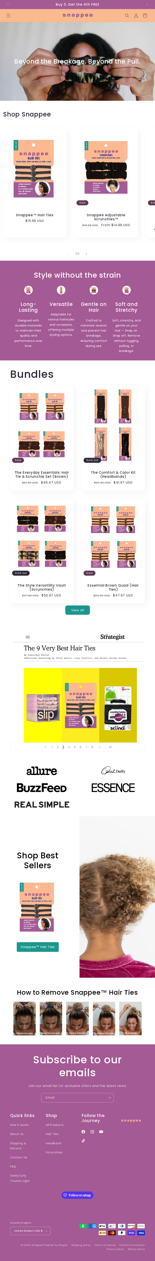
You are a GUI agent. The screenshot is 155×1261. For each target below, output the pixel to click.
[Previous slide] (45, 747)
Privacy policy (115, 1249)
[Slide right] (86, 253)
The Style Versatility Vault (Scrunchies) (42, 587)
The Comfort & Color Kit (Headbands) (113, 474)
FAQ (13, 1166)
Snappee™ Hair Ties (34, 215)
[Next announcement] (147, 4)
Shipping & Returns (18, 1145)
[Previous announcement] (7, 4)
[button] (8, 15)
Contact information (132, 1245)
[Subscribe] (109, 1097)
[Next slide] (99, 747)
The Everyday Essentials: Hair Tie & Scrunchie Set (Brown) (42, 474)
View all (77, 610)
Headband (53, 1143)
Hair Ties (52, 1134)
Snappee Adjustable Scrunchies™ (106, 217)
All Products (55, 1125)
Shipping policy (81, 1245)
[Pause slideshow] (109, 747)
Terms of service (104, 1245)
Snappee (37, 1245)
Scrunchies (54, 1152)
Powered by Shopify (55, 1245)
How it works (19, 1125)
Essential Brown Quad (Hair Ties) (113, 587)
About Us (17, 1134)
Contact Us (18, 1157)
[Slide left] (68, 253)
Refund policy (136, 1249)
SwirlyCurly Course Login (20, 1178)
